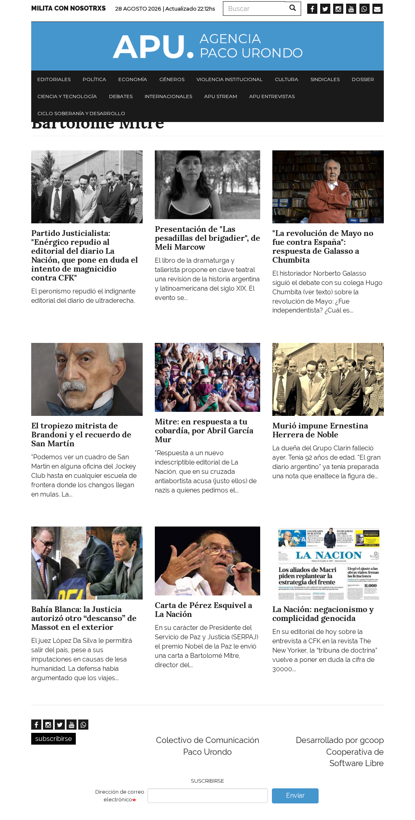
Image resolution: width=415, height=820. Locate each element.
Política (94, 79)
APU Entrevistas (272, 96)
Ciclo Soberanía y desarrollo (81, 113)
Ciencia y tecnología (67, 96)
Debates (121, 96)
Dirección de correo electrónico (119, 796)
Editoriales (54, 79)
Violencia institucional (230, 79)
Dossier (363, 79)
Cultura (286, 79)
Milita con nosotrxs (68, 8)
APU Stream (220, 96)
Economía (132, 79)
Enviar (295, 795)
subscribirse (53, 739)
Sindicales (325, 79)
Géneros (171, 79)
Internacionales (168, 96)
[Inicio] (207, 46)
